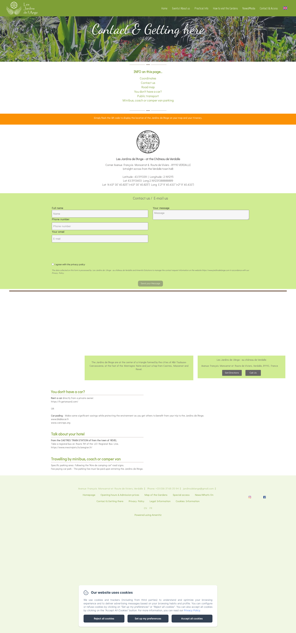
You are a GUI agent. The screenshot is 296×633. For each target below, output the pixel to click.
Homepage (89, 495)
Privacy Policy (136, 501)
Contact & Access (269, 8)
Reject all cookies (104, 618)
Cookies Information (187, 501)
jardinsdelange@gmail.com (198, 488)
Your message (161, 208)
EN (145, 508)
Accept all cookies (192, 618)
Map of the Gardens (155, 495)
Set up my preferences (148, 618)
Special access (181, 495)
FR (150, 508)
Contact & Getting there (110, 501)
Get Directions (232, 372)
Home (164, 8)
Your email (58, 231)
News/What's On (204, 495)
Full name (57, 208)
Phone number (61, 219)
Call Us (253, 372)
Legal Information (160, 501)
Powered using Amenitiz (148, 515)
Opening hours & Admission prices (120, 495)
